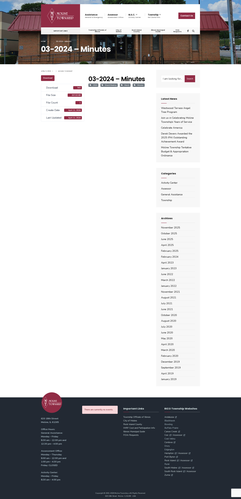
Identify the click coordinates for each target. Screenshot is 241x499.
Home (43, 41)
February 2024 (169, 256)
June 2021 (167, 309)
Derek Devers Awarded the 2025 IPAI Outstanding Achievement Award (176, 137)
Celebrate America (171, 127)
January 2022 (169, 286)
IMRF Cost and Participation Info (139, 427)
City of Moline (118, 31)
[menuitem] (135, 15)
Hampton (169, 453)
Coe (166, 435)
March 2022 (168, 280)
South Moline (170, 467)
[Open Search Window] (193, 30)
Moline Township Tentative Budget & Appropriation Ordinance (176, 151)
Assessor (115, 15)
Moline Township (65, 71)
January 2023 (169, 268)
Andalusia (169, 417)
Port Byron (169, 456)
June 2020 (167, 332)
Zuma (167, 475)
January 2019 (169, 379)
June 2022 (167, 274)
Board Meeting (110, 85)
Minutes (140, 85)
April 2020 (167, 344)
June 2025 (167, 239)
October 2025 (169, 233)
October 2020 (169, 315)
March (126, 85)
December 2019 (170, 361)
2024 (94, 85)
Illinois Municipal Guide (158, 31)
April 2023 (167, 262)
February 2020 (169, 356)
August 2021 (168, 297)
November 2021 (170, 291)
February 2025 (169, 251)
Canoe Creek (170, 431)
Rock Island (170, 460)
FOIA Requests (177, 31)
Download (47, 78)
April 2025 (167, 245)
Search (190, 78)
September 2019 (171, 367)
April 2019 (167, 373)
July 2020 (166, 326)
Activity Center (169, 182)
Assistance (94, 15)
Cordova (168, 442)
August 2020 (168, 321)
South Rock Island (173, 471)
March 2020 (168, 350)
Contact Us (186, 15)
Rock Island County (136, 31)
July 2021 (166, 303)
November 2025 (170, 227)
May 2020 (167, 338)
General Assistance (172, 194)
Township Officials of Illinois (97, 31)
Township (166, 200)
